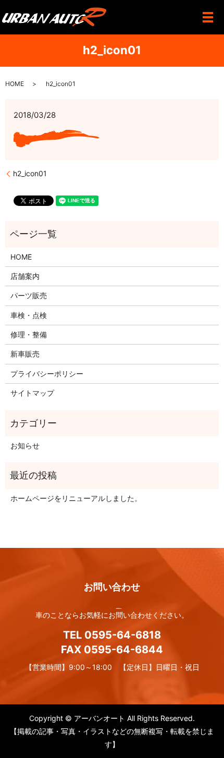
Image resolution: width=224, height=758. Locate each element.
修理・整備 (28, 334)
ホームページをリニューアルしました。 (76, 498)
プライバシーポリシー (46, 373)
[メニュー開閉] (208, 17)
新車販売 (25, 353)
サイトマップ (32, 392)
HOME (14, 84)
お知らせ (25, 445)
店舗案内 (25, 276)
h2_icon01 (30, 173)
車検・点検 (28, 315)
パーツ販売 (28, 295)
